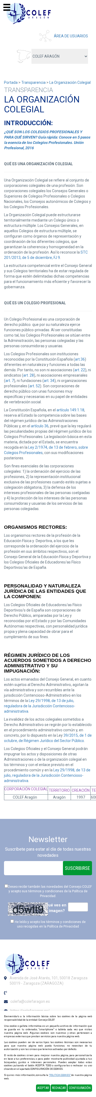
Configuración (80, 1088)
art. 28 (28, 375)
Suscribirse (77, 868)
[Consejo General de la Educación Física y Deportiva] (29, 13)
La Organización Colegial (70, 82)
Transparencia (33, 82)
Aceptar (43, 1088)
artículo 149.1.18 (70, 410)
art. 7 (9, 380)
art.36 (80, 359)
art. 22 (79, 370)
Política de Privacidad (63, 926)
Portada (11, 82)
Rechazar (59, 1088)
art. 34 (49, 380)
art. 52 (34, 386)
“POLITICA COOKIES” (60, 1075)
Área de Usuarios (71, 36)
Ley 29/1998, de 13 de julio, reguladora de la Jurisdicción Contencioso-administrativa (39, 706)
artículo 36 (40, 426)
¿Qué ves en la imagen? (54, 908)
